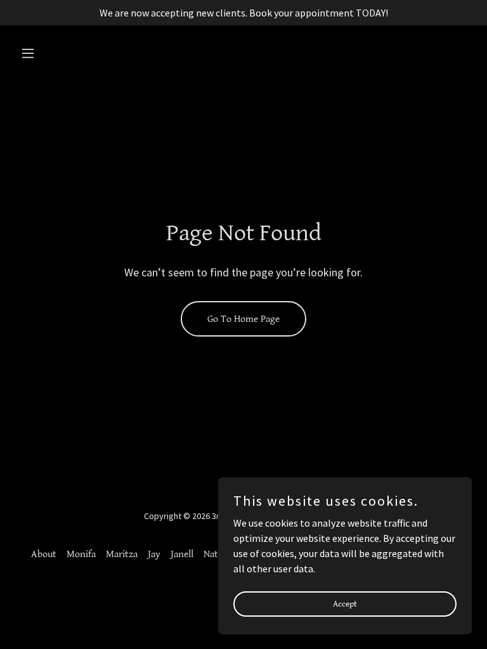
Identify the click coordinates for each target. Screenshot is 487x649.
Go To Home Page (243, 319)
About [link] (43, 554)
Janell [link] (182, 554)
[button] (49, 53)
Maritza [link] (122, 554)
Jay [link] (154, 554)
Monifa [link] (81, 554)
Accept (345, 603)
